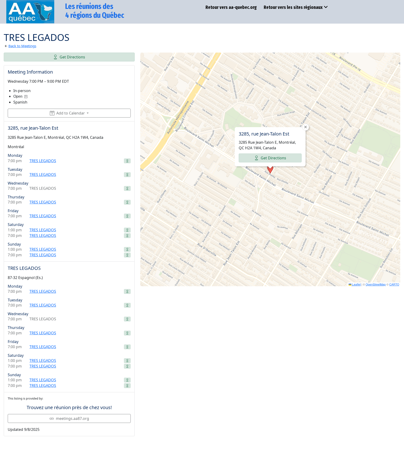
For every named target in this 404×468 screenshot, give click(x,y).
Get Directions (72, 57)
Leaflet (356, 284)
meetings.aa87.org (72, 418)
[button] (270, 169)
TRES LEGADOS (42, 160)
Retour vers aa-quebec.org (231, 7)
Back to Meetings (22, 45)
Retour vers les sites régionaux (293, 7)
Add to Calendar (70, 113)
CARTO (394, 284)
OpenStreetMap (376, 284)
